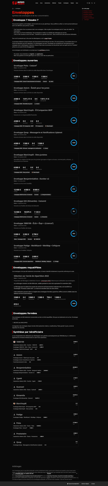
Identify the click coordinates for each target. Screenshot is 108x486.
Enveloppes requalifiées (88, 14)
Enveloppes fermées (87, 16)
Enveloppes (18, 8)
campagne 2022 (46, 281)
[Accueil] (12, 8)
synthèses (42, 50)
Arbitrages (86, 19)
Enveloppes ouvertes (87, 12)
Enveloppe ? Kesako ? (87, 10)
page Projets (48, 38)
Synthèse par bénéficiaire (88, 17)
